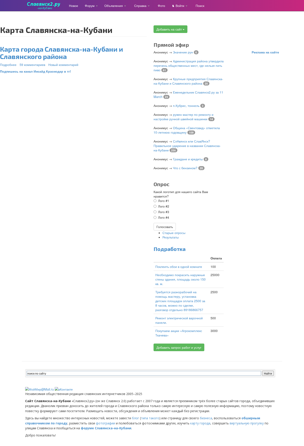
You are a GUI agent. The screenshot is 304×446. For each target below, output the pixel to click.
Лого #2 (163, 206)
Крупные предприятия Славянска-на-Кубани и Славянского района (188, 81)
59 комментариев (32, 64)
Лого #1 (163, 200)
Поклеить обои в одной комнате (178, 266)
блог (135, 418)
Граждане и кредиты (188, 159)
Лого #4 (163, 217)
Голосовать (164, 226)
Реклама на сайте (265, 52)
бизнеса (206, 418)
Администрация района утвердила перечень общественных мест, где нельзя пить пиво (189, 65)
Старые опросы (173, 232)
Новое (73, 5)
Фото (161, 5)
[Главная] (45, 5)
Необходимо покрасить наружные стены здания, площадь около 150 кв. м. (180, 279)
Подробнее (8, 64)
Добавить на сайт (169, 29)
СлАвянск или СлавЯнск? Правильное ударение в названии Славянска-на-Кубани (187, 145)
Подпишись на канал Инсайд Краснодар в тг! (35, 71)
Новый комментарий (63, 64)
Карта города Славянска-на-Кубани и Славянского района (61, 52)
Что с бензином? (185, 168)
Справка (140, 5)
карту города (200, 423)
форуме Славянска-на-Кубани (106, 428)
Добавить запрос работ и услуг (178, 347)
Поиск (200, 5)
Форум (90, 5)
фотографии (105, 423)
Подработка (170, 249)
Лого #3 (163, 212)
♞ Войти (178, 5)
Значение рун (183, 52)
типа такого (150, 418)
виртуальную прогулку (247, 423)
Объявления (114, 5)
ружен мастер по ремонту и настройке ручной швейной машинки (183, 116)
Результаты (170, 237)
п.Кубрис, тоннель (186, 105)
